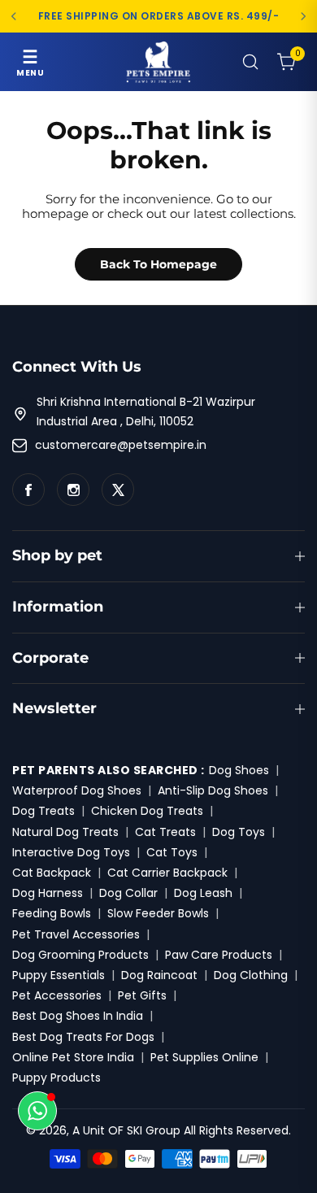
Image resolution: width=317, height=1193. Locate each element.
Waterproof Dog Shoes (76, 790)
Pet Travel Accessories (76, 934)
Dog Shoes (239, 770)
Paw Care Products (218, 955)
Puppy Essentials (58, 975)
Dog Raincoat (159, 975)
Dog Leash (203, 893)
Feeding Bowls (51, 913)
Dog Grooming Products (80, 955)
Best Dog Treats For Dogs (83, 1037)
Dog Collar (128, 893)
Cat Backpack (51, 872)
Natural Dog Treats (65, 832)
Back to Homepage (158, 264)
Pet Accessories (57, 995)
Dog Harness (47, 893)
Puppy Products (56, 1077)
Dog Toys (238, 832)
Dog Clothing (251, 975)
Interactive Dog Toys (71, 852)
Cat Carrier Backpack (167, 872)
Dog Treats (43, 811)
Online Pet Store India (73, 1057)
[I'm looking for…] (250, 61)
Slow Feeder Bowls (158, 913)
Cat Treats (165, 832)
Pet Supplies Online (204, 1057)
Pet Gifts (142, 995)
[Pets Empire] (158, 62)
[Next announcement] (303, 16)
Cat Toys (172, 852)
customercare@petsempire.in (120, 445)
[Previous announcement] (14, 16)
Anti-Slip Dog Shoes (213, 790)
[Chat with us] (37, 1110)
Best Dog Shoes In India (77, 1016)
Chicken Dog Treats (147, 811)
